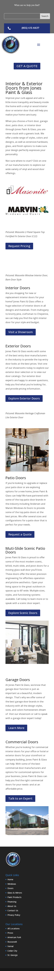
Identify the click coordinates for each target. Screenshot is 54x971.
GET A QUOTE (27, 66)
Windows (11, 884)
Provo (10, 932)
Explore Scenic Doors (22, 613)
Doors (10, 888)
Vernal (10, 946)
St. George (12, 955)
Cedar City (12, 950)
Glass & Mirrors (14, 892)
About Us (11, 906)
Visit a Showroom (20, 332)
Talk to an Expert (20, 798)
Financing (11, 901)
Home (10, 879)
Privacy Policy (13, 915)
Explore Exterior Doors (24, 398)
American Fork (14, 937)
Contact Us (12, 910)
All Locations (13, 928)
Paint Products (14, 897)
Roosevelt (12, 941)
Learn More (16, 728)
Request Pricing (19, 246)
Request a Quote (20, 534)
